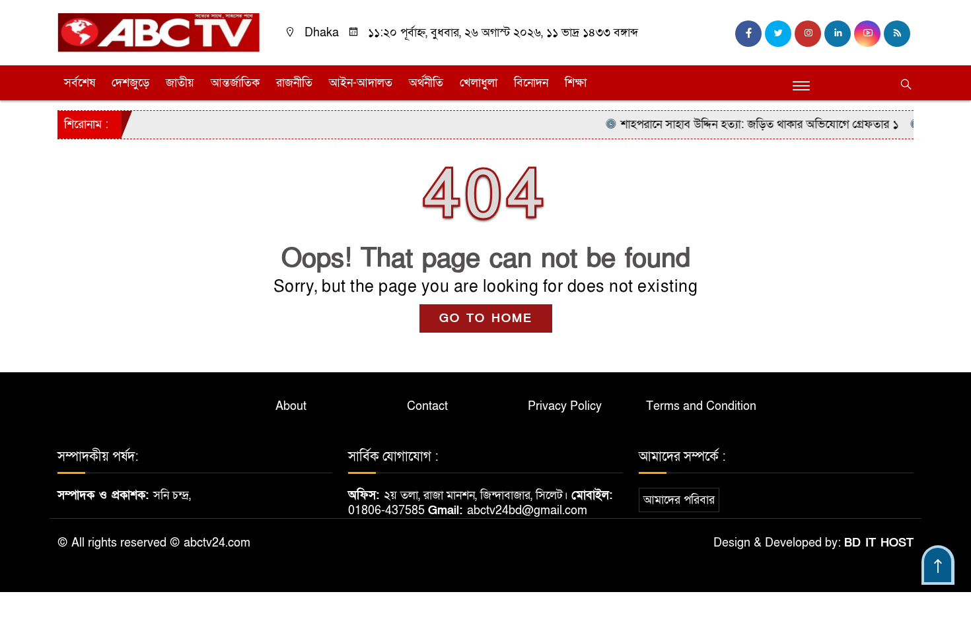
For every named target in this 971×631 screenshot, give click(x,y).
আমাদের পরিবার (679, 500)
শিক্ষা (576, 82)
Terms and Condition (701, 406)
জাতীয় (180, 82)
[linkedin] (837, 33)
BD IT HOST (879, 542)
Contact (427, 406)
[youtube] (867, 33)
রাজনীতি (294, 82)
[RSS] (897, 33)
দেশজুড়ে (130, 82)
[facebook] (748, 33)
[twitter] (778, 33)
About (290, 406)
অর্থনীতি (426, 82)
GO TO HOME (485, 318)
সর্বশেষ (79, 82)
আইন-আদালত (360, 82)
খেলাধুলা (478, 82)
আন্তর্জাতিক (235, 82)
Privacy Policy (565, 406)
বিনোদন (531, 82)
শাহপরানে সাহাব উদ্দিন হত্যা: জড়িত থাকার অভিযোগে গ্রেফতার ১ (748, 124)
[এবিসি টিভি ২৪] (158, 32)
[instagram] (808, 33)
